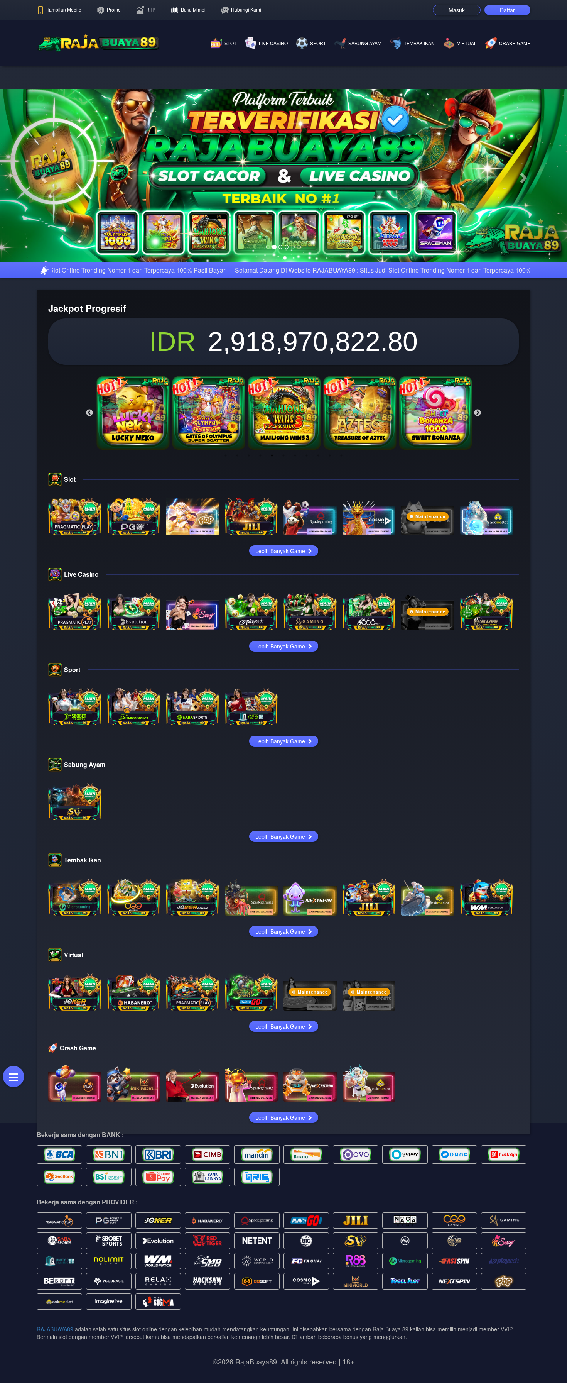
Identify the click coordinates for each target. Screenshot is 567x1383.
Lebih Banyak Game (281, 643)
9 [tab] (318, 548)
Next (477, 505)
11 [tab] (341, 548)
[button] (42, 222)
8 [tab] (306, 548)
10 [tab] (330, 548)
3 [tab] (249, 548)
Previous (89, 505)
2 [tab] (237, 548)
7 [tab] (295, 548)
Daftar (507, 10)
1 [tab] (226, 548)
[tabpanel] (133, 505)
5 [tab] (272, 548)
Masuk (457, 10)
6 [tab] (283, 548)
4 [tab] (260, 548)
